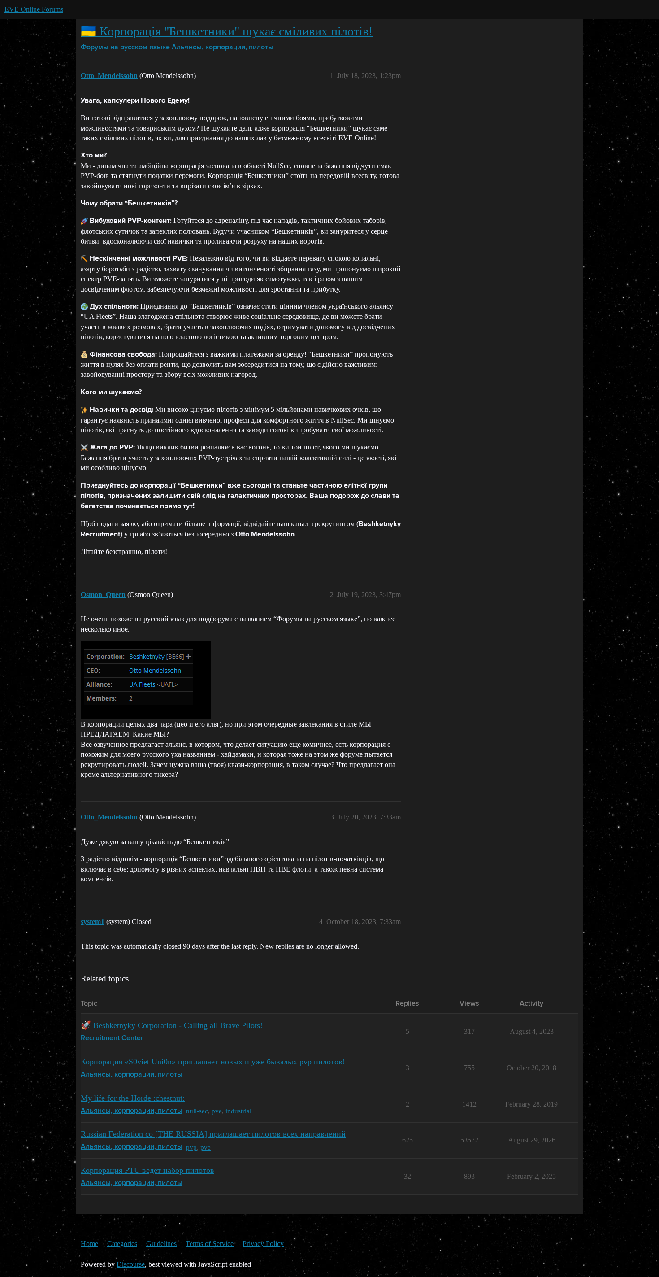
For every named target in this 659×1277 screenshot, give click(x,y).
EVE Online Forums (33, 9)
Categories (122, 1243)
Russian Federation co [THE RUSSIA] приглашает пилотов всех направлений (213, 1133)
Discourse (131, 1264)
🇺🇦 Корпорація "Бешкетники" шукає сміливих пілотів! (227, 31)
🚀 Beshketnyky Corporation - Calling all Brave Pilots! (172, 1025)
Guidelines (161, 1243)
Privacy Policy (263, 1243)
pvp (191, 1147)
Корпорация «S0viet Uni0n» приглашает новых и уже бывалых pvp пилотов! (213, 1061)
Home (89, 1243)
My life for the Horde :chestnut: (133, 1098)
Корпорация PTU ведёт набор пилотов (147, 1170)
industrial (238, 1111)
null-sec (197, 1111)
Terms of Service (210, 1243)
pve (217, 1111)
